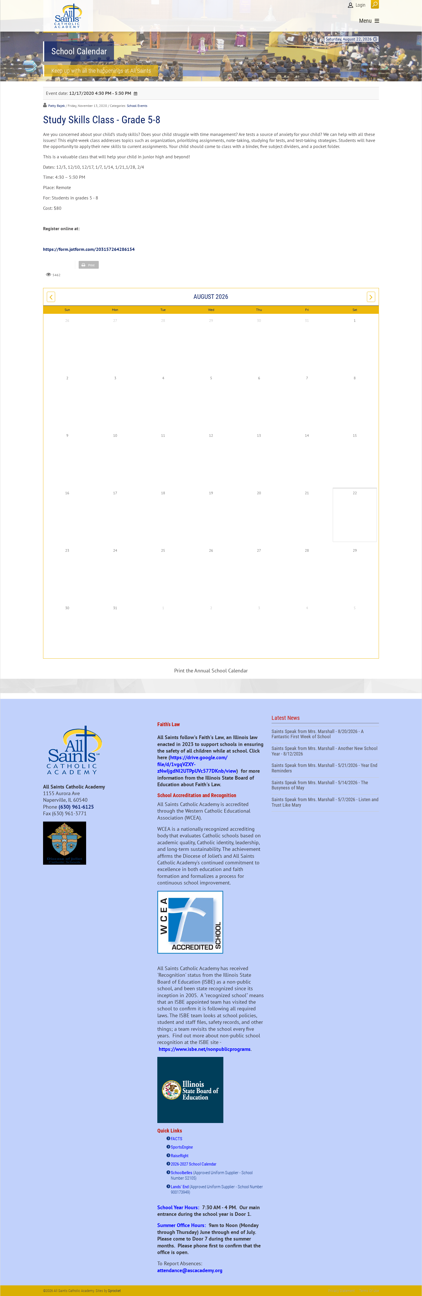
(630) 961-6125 (76, 806)
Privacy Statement (341, 1291)
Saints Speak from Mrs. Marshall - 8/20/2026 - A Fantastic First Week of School (325, 734)
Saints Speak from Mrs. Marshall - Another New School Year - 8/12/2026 (325, 751)
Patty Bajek (56, 105)
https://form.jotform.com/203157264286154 (89, 249)
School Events (137, 105)
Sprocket (114, 1291)
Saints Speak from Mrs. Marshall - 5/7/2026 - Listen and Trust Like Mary (325, 803)
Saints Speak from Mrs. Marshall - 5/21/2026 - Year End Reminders (325, 768)
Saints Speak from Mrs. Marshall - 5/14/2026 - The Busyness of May (325, 786)
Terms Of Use (369, 1291)
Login (360, 5)
